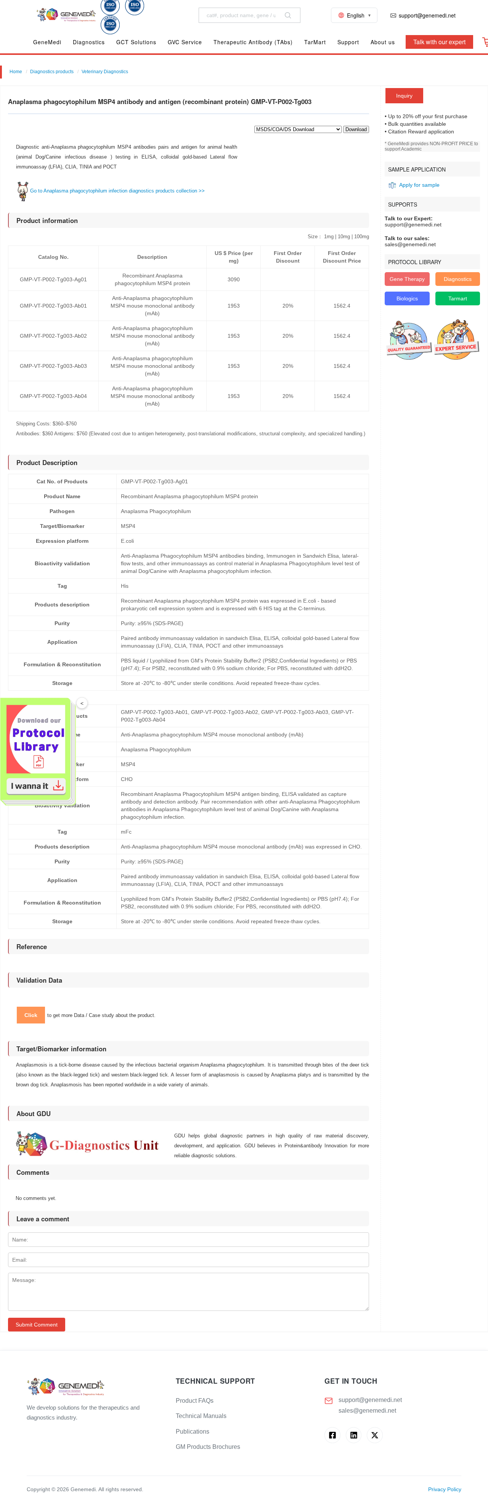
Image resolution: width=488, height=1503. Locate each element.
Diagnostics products (52, 71)
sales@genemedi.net (367, 1410)
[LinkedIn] (353, 1435)
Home (16, 71)
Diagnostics (458, 279)
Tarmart (457, 298)
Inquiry (404, 96)
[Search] (287, 15)
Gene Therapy (407, 279)
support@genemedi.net (370, 1400)
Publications (192, 1431)
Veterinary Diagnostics (105, 71)
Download (356, 129)
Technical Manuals (201, 1416)
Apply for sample (419, 185)
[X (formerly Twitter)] (374, 1435)
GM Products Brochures (208, 1447)
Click (30, 1015)
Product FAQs (195, 1400)
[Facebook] (332, 1435)
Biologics (407, 298)
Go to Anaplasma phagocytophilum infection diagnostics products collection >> (117, 191)
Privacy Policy (444, 1489)
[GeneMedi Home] (95, 1387)
